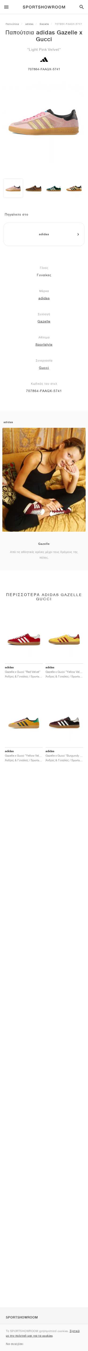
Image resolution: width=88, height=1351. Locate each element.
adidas (29, 23)
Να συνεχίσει (14, 1344)
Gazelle (44, 23)
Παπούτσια (12, 23)
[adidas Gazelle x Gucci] (13, 188)
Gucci (44, 368)
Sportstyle (44, 344)
